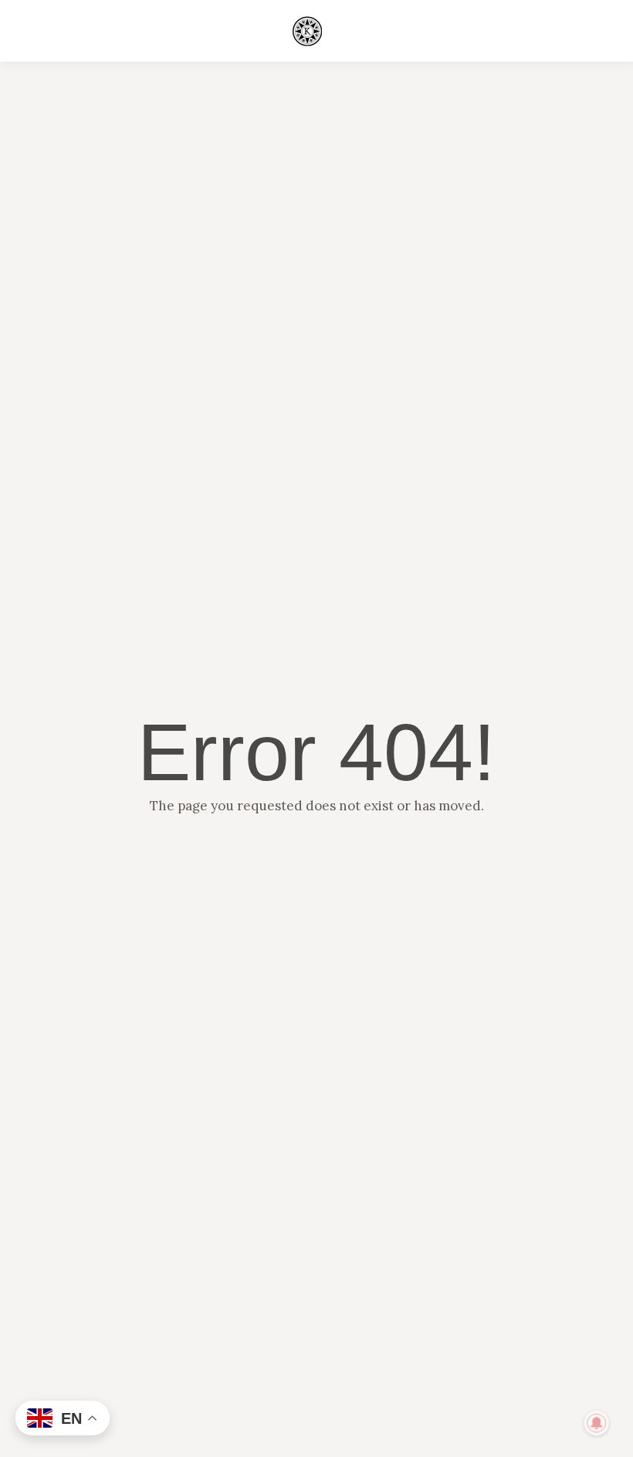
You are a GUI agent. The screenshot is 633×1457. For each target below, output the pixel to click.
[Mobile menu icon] (585, 31)
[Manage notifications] (596, 1423)
